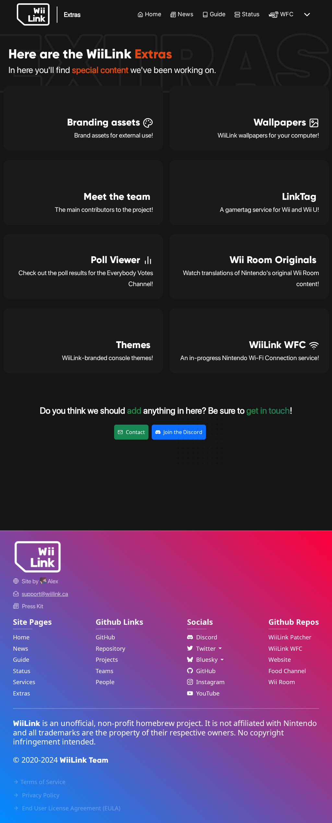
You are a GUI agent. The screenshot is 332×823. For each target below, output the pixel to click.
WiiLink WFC (285, 648)
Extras (21, 693)
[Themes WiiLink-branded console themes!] (83, 371)
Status (250, 14)
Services (24, 682)
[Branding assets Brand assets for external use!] (83, 148)
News (185, 14)
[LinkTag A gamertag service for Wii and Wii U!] (249, 222)
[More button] (307, 14)
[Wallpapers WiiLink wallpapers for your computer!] (249, 148)
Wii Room (281, 682)
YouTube (207, 693)
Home (153, 14)
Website (279, 659)
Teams (104, 671)
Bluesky (207, 659)
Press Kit (32, 606)
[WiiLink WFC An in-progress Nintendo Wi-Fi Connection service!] (249, 371)
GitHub (105, 637)
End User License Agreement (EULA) (70, 808)
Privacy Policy (39, 795)
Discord (206, 637)
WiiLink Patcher (289, 637)
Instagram (210, 682)
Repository (110, 648)
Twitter (206, 648)
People (105, 682)
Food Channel (287, 671)
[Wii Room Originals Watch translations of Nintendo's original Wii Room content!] (249, 297)
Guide (217, 14)
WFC (286, 14)
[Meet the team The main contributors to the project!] (83, 222)
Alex (52, 581)
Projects (107, 659)
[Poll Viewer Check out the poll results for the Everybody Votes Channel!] (83, 297)
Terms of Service (42, 782)
